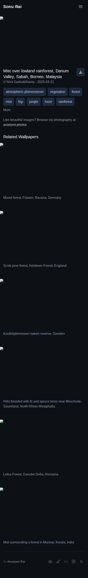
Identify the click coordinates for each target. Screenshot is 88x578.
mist (9, 101)
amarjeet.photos (15, 124)
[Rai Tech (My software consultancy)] (66, 561)
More (7, 110)
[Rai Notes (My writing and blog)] (58, 561)
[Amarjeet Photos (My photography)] (50, 561)
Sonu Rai (12, 6)
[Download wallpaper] (81, 72)
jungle (33, 101)
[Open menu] (81, 6)
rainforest (65, 101)
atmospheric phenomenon (25, 92)
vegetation (57, 92)
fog (20, 101)
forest (76, 92)
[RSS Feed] (81, 561)
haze (48, 101)
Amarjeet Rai (16, 561)
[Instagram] (73, 561)
